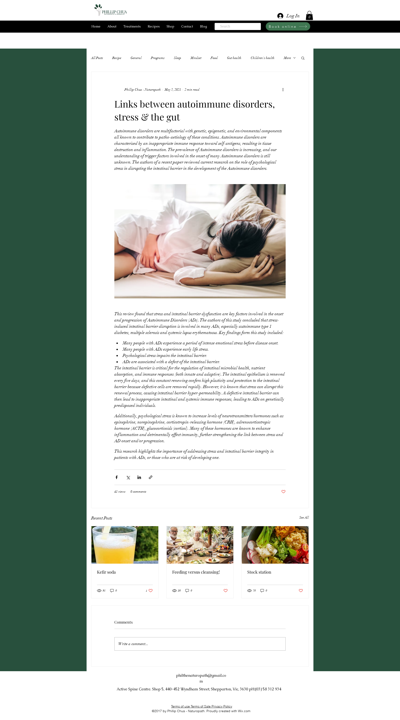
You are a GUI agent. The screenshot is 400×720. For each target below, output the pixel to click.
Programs (158, 58)
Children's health (263, 58)
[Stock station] (275, 545)
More (287, 58)
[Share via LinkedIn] (139, 477)
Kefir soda (106, 572)
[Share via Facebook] (116, 477)
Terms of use (181, 706)
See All (304, 517)
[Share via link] (150, 477)
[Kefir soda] (124, 545)
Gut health (234, 58)
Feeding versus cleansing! (196, 572)
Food (214, 58)
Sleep (177, 58)
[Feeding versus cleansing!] (200, 545)
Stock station (259, 572)
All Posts (97, 58)
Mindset (196, 58)
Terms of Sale (201, 706)
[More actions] (283, 89)
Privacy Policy (222, 706)
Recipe (116, 58)
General (136, 58)
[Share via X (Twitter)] (128, 477)
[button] (309, 15)
